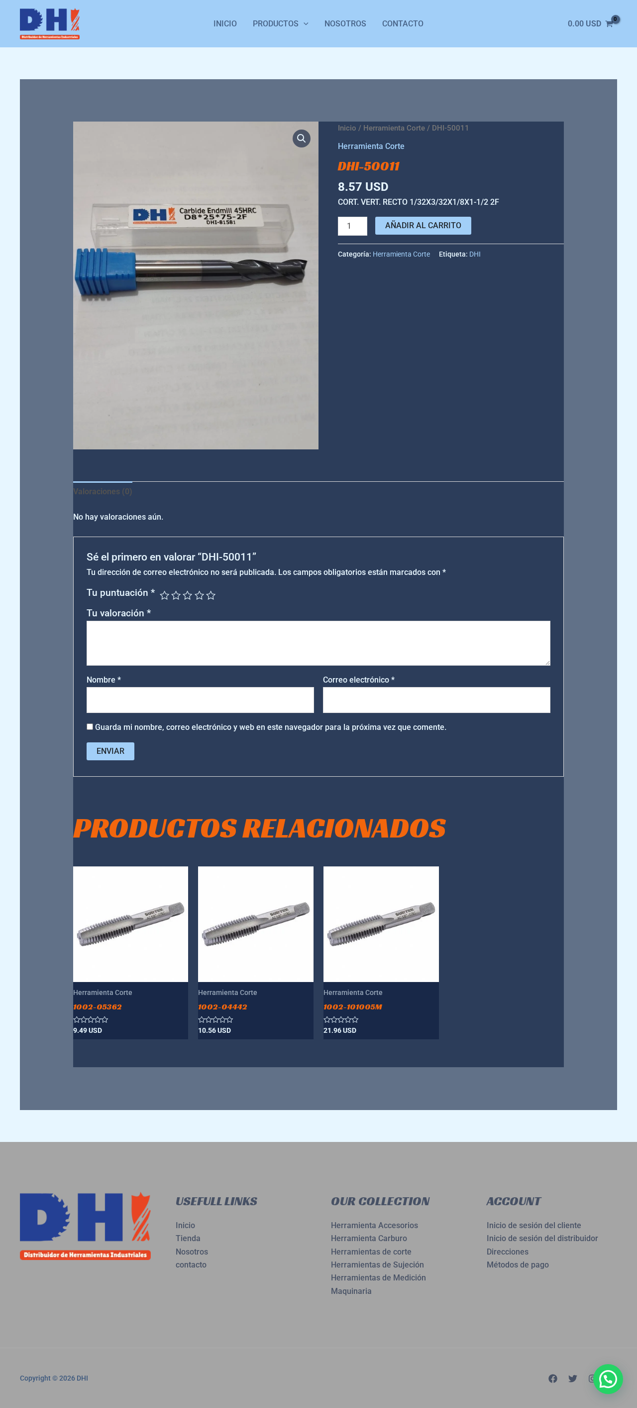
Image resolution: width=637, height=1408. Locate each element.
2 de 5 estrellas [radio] (176, 595)
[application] (304, 23)
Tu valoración (119, 613)
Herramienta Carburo (369, 1238)
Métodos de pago (518, 1264)
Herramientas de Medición (378, 1277)
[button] (302, 138)
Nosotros (345, 23)
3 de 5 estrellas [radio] (187, 595)
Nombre (104, 680)
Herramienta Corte (394, 128)
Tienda (188, 1238)
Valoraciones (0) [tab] (102, 491)
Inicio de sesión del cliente (534, 1225)
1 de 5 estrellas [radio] (164, 595)
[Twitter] (572, 1378)
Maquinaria (351, 1291)
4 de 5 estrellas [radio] (199, 595)
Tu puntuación (121, 592)
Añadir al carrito (423, 225)
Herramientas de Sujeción (377, 1264)
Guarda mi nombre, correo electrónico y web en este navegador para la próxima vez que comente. (270, 727)
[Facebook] (552, 1378)
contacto (191, 1264)
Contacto (403, 23)
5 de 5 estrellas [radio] (210, 595)
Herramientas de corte (371, 1252)
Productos (276, 23)
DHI (475, 254)
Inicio (225, 23)
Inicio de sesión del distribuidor (542, 1238)
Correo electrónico (359, 680)
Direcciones (508, 1252)
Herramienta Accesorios (374, 1225)
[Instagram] (592, 1378)
